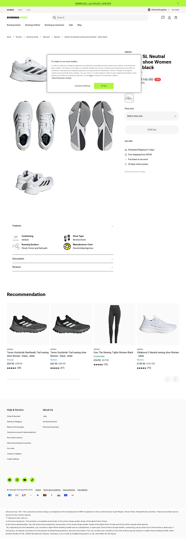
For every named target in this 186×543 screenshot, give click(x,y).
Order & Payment (13, 416)
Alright (104, 86)
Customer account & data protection (21, 432)
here (91, 75)
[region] (94, 73)
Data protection (69, 490)
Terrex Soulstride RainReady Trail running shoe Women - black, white (28, 354)
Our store (175, 10)
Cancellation (82, 490)
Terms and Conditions (52, 490)
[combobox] (100, 17)
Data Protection (58, 78)
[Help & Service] (163, 17)
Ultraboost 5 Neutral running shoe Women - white (158, 354)
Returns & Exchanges (15, 427)
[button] (167, 379)
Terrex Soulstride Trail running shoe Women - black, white (68, 354)
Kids (28, 10)
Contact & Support (14, 454)
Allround (46, 37)
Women (10, 10)
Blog (80, 25)
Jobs (45, 416)
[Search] (54, 17)
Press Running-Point (51, 427)
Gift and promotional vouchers (19, 443)
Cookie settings (13, 459)
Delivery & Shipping (14, 422)
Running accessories (54, 25)
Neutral (57, 37)
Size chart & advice (14, 438)
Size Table (129, 141)
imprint (38, 490)
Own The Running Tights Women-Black (113, 352)
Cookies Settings (82, 86)
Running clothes (32, 25)
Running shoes (14, 25)
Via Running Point (50, 422)
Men (20, 10)
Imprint (68, 78)
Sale (71, 25)
